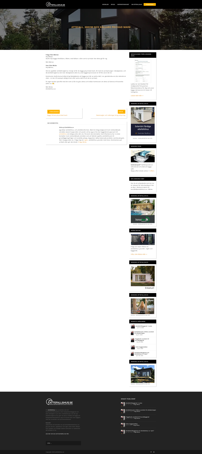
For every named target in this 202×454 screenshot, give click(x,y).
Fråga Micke (82, 142)
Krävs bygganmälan (141, 347)
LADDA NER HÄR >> (137, 96)
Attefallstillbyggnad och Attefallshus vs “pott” (141, 353)
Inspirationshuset (123, 4)
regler (86, 140)
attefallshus (63, 134)
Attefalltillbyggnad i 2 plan (144, 326)
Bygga (113, 4)
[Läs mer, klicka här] (143, 277)
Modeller (105, 4)
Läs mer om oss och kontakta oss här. (57, 434)
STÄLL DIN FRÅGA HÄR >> (139, 254)
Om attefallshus (136, 4)
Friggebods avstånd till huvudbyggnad (142, 339)
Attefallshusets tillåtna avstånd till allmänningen (144, 332)
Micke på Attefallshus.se (66, 127)
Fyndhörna (149, 4)
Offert (152, 171)
